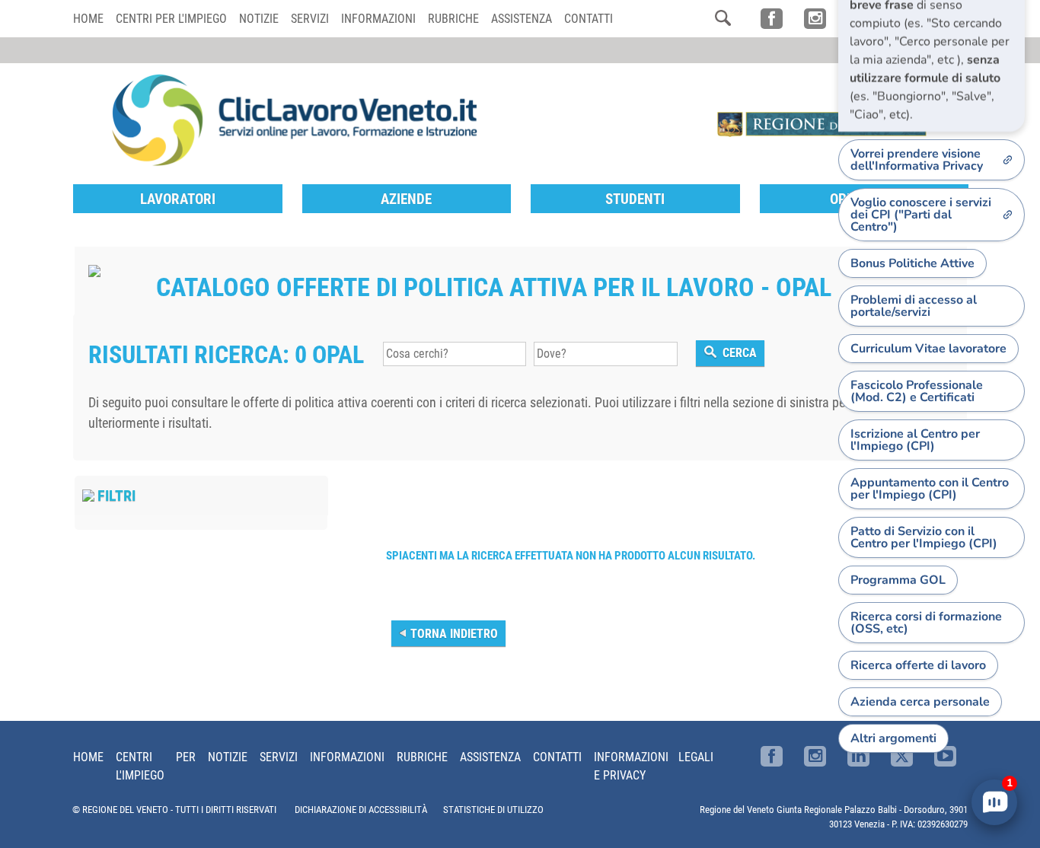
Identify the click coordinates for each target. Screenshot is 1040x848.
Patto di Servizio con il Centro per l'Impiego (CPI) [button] (923, 537)
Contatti (588, 18)
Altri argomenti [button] (893, 738)
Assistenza (521, 18)
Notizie (259, 18)
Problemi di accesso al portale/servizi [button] (913, 306)
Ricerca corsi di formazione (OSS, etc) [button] (926, 622)
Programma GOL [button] (898, 580)
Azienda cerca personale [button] (920, 701)
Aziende (406, 199)
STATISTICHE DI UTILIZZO (493, 809)
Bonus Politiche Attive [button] (912, 263)
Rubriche (453, 18)
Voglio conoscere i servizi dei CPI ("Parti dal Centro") (920, 214)
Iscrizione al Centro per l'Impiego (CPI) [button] (915, 440)
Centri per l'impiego (171, 18)
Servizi (310, 18)
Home (88, 18)
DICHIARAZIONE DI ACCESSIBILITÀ (361, 809)
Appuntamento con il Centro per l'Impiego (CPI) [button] (929, 488)
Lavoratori (177, 199)
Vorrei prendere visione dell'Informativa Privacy (916, 159)
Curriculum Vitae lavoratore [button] (928, 348)
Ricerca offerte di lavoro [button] (918, 665)
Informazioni (378, 18)
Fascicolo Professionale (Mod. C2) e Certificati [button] (916, 391)
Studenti (635, 199)
